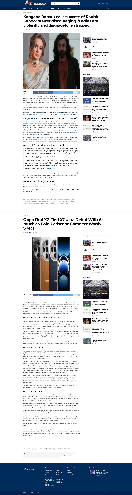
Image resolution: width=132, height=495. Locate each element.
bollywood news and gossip (64, 199)
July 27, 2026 (95, 121)
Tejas (58, 203)
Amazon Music (67, 433)
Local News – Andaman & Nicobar (49, 485)
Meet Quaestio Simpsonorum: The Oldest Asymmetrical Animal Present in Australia (100, 137)
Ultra (59, 457)
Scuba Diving (59, 472)
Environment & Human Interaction (49, 480)
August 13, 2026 (96, 103)
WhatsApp (46, 112)
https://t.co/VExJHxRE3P (62, 153)
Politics (36, 8)
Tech (64, 8)
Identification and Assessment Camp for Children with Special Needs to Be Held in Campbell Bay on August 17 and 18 (100, 128)
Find (41, 453)
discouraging (27, 201)
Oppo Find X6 (68, 342)
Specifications (53, 457)
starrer (42, 203)
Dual (37, 453)
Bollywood (63, 190)
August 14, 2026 (96, 112)
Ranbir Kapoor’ (67, 129)
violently (62, 203)
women (67, 203)
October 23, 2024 (96, 140)
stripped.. (47, 203)
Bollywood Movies (42, 199)
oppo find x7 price (58, 453)
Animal (28, 199)
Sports (69, 8)
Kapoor (72, 201)
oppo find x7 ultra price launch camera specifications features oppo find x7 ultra (54, 455)
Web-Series (29, 191)
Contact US (69, 472)
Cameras (28, 453)
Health (59, 8)
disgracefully (34, 201)
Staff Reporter (27, 29)
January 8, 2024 (36, 29)
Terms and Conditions (72, 476)
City (41, 8)
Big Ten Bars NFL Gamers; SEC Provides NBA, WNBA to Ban (102, 472)
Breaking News (48, 470)
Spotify (35, 433)
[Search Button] (78, 3)
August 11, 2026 (87, 94)
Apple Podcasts (59, 433)
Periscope (42, 457)
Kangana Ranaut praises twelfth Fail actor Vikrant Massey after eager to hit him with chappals (52, 114)
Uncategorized (59, 479)
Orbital (64, 431)
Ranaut (25, 203)
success (53, 203)
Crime (45, 8)
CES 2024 (65, 450)
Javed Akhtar (52, 201)
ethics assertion (60, 448)
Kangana (59, 201)
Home (24, 8)
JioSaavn (44, 433)
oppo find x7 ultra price (29, 455)
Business (30, 8)
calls (73, 199)
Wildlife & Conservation (59, 482)
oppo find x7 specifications (69, 453)
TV (78, 190)
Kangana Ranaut (31, 118)
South (74, 190)
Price (47, 457)
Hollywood (70, 190)
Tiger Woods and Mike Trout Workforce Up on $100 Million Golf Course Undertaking (100, 100)
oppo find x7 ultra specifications (31, 457)
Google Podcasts (51, 433)
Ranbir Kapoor (36, 203)
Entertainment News (43, 201)
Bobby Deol (33, 199)
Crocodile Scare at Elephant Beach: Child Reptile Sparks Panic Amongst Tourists (99, 39)
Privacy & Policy (70, 474)
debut (33, 453)
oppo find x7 (49, 453)
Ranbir (30, 203)
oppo (44, 453)
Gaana (39, 433)
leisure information (58, 112)
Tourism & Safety (60, 477)
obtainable (52, 321)
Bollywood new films (51, 199)
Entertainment (52, 8)
